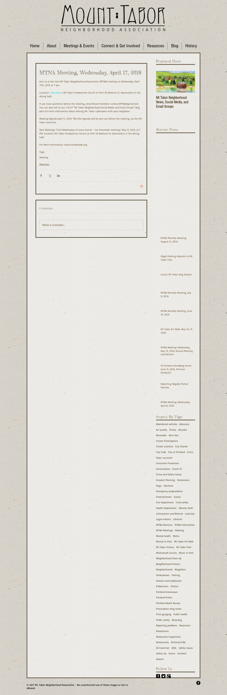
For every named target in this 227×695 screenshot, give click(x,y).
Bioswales (161, 435)
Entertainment (164, 496)
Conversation (163, 468)
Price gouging (163, 614)
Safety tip (161, 653)
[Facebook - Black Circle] (198, 683)
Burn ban (174, 435)
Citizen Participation (167, 440)
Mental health (163, 535)
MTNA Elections (164, 524)
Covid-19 (177, 468)
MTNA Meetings (164, 530)
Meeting (43, 157)
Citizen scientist (164, 446)
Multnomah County (166, 552)
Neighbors (180, 569)
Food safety (182, 502)
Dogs (159, 485)
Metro (176, 535)
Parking (176, 575)
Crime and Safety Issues (169, 474)
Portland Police (164, 597)
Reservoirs (184, 625)
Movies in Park (164, 541)
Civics (190, 451)
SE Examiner (162, 647)
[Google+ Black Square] (169, 676)
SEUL (174, 647)
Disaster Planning (165, 479)
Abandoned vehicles (166, 423)
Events (177, 496)
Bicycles (182, 429)
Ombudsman (163, 575)
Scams (171, 653)
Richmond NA (178, 642)
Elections (168, 485)
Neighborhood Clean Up (168, 558)
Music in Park (186, 552)
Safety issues (186, 647)
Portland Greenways (167, 591)
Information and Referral (169, 513)
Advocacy (184, 423)
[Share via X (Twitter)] (49, 175)
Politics (174, 586)
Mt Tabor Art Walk (183, 541)
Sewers (160, 658)
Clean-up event (164, 457)
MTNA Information (185, 524)
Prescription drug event (168, 608)
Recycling (177, 619)
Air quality (161, 429)
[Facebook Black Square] (158, 676)
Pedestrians (162, 586)
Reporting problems (166, 625)
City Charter (181, 446)
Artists (172, 429)
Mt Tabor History (165, 547)
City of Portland (176, 451)
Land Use (190, 513)
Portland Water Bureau (168, 603)
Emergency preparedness (169, 491)
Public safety (163, 619)
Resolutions (162, 630)
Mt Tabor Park (183, 547)
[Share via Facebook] (41, 175)
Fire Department (165, 502)
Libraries (177, 519)
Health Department (166, 507)
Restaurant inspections (168, 636)
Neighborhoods (164, 569)
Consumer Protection (167, 463)
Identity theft (186, 507)
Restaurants (162, 642)
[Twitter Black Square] (163, 676)
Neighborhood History (168, 563)
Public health (180, 614)
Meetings (44, 164)
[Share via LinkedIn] (58, 175)
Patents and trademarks (169, 580)
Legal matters (163, 519)
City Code (161, 451)
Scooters (182, 653)
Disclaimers (183, 479)
